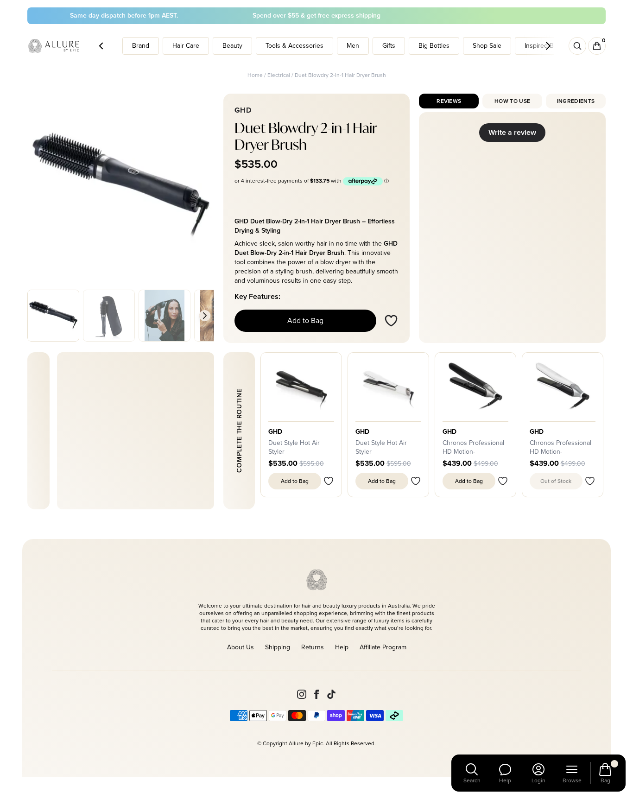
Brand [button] (140, 46)
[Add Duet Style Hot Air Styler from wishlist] (328, 481)
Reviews (449, 101)
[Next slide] (204, 315)
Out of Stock (555, 481)
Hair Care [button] (185, 46)
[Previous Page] (101, 46)
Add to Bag (305, 320)
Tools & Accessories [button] (294, 46)
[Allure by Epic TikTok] (331, 694)
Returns (312, 647)
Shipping (277, 647)
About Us (240, 647)
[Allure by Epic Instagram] (301, 694)
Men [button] (353, 46)
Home (255, 75)
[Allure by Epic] (54, 46)
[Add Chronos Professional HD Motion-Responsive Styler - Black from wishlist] (502, 481)
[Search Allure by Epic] (577, 46)
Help (341, 647)
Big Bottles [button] (433, 46)
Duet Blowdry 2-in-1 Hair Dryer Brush (340, 75)
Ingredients (576, 101)
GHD (275, 432)
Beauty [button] (232, 46)
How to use (512, 101)
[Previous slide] (36, 315)
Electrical (278, 75)
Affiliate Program (383, 647)
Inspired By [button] (541, 46)
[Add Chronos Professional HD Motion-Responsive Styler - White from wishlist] (589, 481)
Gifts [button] (388, 46)
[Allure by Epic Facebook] (316, 694)
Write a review (512, 132)
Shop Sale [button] (487, 46)
